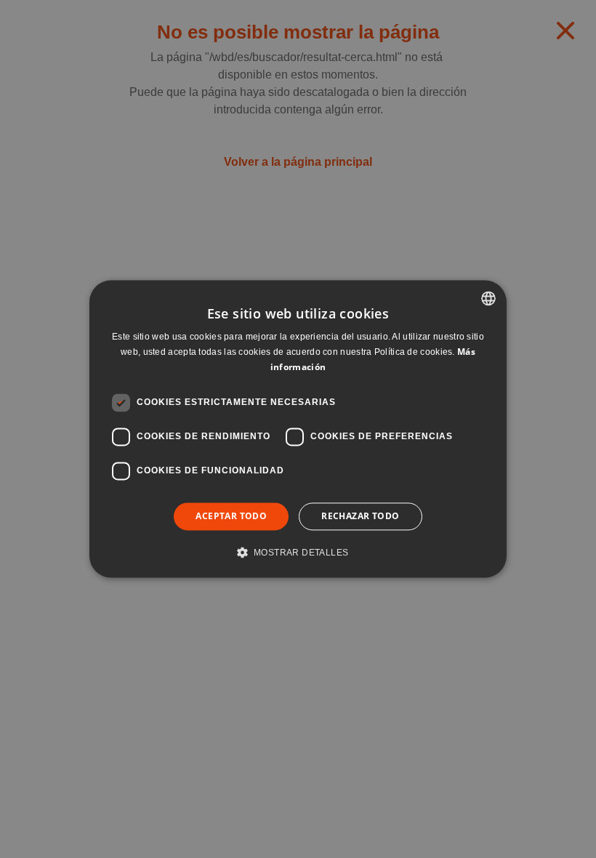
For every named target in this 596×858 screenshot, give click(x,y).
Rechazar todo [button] (360, 516)
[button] (298, 552)
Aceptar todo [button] (231, 516)
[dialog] (298, 429)
